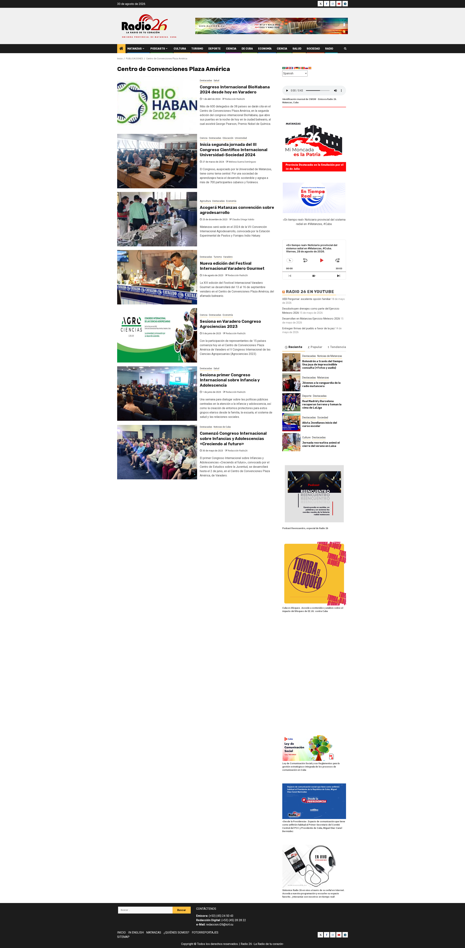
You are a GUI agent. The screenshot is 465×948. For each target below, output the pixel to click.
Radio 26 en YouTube (310, 291)
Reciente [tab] (295, 347)
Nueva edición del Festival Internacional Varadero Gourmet (232, 266)
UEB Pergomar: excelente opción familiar (306, 299)
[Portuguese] (303, 68)
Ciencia (231, 48)
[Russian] (306, 68)
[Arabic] (284, 68)
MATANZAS (153, 932)
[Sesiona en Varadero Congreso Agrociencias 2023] (157, 335)
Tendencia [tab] (338, 347)
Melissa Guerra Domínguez (242, 162)
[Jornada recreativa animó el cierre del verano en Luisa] (291, 442)
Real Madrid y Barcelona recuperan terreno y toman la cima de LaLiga (321, 404)
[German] (297, 68)
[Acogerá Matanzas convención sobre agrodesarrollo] (157, 219)
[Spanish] (310, 68)
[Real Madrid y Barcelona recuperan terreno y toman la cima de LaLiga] (291, 402)
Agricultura (205, 201)
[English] (290, 68)
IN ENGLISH (136, 932)
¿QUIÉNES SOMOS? (176, 932)
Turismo (197, 48)
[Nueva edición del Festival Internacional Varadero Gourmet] (157, 277)
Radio (329, 48)
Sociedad (313, 48)
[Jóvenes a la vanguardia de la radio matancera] (291, 382)
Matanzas (134, 48)
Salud (296, 48)
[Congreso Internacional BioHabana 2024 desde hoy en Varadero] (157, 103)
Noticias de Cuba (222, 427)
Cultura (180, 48)
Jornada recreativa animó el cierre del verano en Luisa (321, 444)
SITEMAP (123, 937)
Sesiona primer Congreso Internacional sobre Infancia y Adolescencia (230, 380)
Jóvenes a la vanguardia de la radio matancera (321, 384)
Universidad (241, 138)
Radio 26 (246, 944)
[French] (293, 68)
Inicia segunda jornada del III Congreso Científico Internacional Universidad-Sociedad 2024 (233, 149)
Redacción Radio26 (235, 99)
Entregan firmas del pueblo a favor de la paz (308, 328)
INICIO (121, 932)
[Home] (121, 48)
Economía (265, 48)
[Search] (345, 48)
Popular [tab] (316, 347)
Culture (306, 437)
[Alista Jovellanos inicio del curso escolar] (291, 422)
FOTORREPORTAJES (205, 932)
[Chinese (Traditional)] (287, 68)
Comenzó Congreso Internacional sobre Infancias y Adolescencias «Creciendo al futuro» (233, 438)
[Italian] (300, 68)
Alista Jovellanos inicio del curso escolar (319, 424)
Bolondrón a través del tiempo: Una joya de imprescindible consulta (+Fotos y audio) (322, 364)
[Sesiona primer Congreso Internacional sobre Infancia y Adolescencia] (157, 393)
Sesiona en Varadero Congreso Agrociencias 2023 (230, 324)
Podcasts (157, 48)
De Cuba (247, 48)
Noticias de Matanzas (329, 356)
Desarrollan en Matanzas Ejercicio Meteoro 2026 (311, 318)
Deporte (214, 48)
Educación (228, 138)
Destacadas (206, 80)
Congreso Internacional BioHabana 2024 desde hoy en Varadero (235, 90)
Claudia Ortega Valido (243, 219)
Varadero (227, 257)
